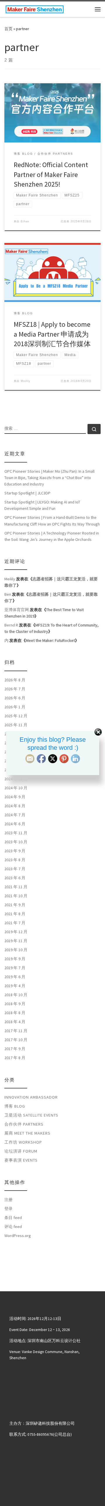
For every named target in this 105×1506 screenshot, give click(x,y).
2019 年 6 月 (14, 976)
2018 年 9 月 (14, 1003)
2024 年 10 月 (15, 787)
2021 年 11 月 (15, 886)
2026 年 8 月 (14, 679)
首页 (8, 28)
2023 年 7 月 (14, 868)
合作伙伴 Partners (23, 1124)
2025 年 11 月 (15, 724)
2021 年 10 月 (15, 895)
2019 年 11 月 (15, 940)
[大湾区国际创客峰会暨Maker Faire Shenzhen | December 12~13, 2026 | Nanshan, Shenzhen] (34, 8)
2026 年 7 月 (14, 688)
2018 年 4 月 (14, 1021)
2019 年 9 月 (14, 958)
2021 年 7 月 (14, 922)
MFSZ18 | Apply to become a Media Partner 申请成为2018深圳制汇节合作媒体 (52, 334)
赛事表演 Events (21, 1160)
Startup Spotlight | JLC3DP (27, 493)
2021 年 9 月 (14, 904)
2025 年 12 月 (15, 715)
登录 (8, 1208)
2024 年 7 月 (14, 814)
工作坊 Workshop (23, 1142)
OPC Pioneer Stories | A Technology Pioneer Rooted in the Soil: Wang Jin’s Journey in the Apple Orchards (51, 536)
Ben (7, 594)
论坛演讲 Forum (20, 1151)
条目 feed (13, 1217)
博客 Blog (14, 1106)
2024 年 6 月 (14, 823)
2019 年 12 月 (15, 931)
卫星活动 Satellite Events (31, 1115)
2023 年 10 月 (15, 841)
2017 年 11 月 (15, 1030)
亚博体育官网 (16, 609)
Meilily (25, 381)
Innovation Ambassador (31, 1097)
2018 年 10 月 (15, 994)
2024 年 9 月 (14, 796)
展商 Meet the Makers (27, 1133)
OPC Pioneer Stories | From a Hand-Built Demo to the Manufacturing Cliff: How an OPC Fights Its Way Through (52, 520)
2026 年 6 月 (14, 697)
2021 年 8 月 (14, 913)
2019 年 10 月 (15, 949)
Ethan (25, 221)
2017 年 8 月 (14, 1057)
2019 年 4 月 (14, 985)
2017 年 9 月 (14, 1048)
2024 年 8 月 (14, 805)
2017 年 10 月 (15, 1039)
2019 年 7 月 (14, 967)
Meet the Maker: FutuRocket (50, 640)
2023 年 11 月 (15, 832)
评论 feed (13, 1226)
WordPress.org (17, 1235)
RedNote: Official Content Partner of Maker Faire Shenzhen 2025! (51, 174)
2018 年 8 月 (14, 1012)
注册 (8, 1199)
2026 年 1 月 (14, 706)
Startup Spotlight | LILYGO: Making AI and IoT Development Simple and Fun (42, 505)
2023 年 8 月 (14, 859)
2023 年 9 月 (14, 850)
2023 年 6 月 (14, 877)
